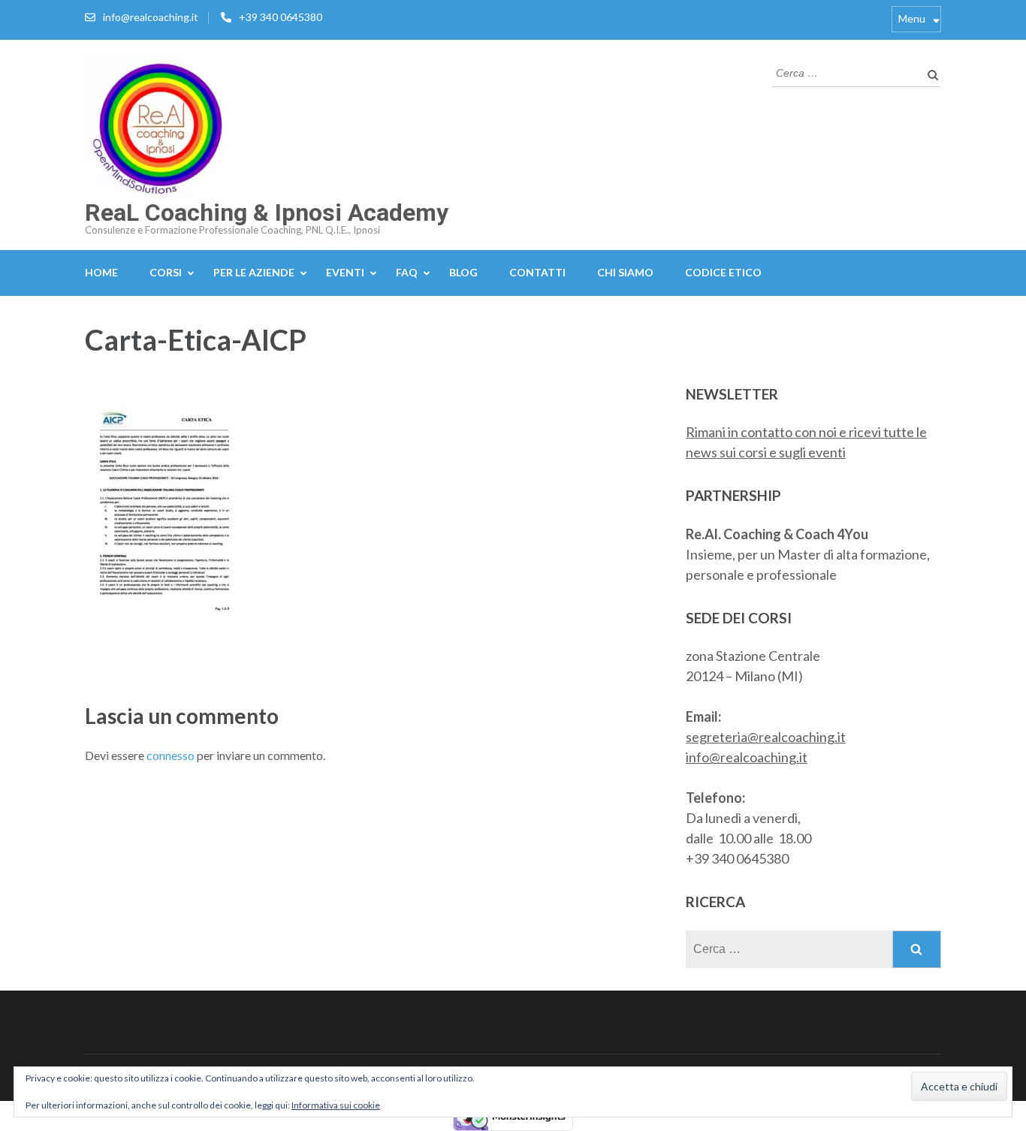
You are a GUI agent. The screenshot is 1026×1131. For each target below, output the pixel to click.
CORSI (165, 272)
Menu (911, 18)
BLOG (463, 272)
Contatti (537, 272)
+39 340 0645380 (280, 17)
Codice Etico (723, 272)
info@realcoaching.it (150, 17)
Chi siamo (625, 272)
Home (101, 272)
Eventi (345, 272)
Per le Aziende (253, 272)
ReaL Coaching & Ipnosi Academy (266, 212)
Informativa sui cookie (335, 1105)
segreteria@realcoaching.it (766, 736)
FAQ (407, 272)
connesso (170, 755)
